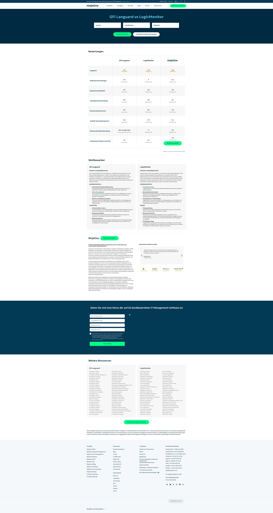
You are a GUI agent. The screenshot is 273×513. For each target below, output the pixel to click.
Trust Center (116, 469)
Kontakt (170, 1)
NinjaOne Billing (91, 464)
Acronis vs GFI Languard (94, 409)
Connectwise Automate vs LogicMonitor (170, 407)
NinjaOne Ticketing (92, 466)
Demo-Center (117, 461)
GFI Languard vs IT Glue (94, 402)
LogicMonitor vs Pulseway (167, 376)
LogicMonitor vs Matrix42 (145, 410)
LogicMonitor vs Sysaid (144, 388)
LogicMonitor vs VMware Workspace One (148, 386)
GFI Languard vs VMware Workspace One (97, 374)
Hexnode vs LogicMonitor (145, 402)
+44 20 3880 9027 (180, 454)
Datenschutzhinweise (96, 338)
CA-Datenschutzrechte (145, 470)
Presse (115, 486)
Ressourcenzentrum (118, 449)
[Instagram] (176, 484)
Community (116, 481)
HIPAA (141, 452)
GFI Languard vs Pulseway (94, 405)
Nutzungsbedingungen (172, 477)
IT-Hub (115, 454)
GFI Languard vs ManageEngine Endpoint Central (122, 385)
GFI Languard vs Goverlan (117, 395)
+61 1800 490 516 (174, 463)
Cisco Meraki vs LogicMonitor (146, 381)
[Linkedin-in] (167, 484)
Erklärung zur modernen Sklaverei (148, 467)
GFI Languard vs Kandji (94, 371)
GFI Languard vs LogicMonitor (118, 397)
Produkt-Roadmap (92, 476)
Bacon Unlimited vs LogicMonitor (147, 405)
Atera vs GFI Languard (116, 381)
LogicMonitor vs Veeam (167, 386)
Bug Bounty (142, 456)
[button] (141, 255)
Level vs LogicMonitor (144, 407)
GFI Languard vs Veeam (116, 371)
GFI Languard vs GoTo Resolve (95, 390)
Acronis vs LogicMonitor (145, 385)
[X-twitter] (183, 484)
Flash (150, 257)
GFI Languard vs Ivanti (93, 404)
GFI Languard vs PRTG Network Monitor (120, 390)
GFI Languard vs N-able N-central (96, 410)
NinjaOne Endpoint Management (96, 452)
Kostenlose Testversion (178, 6)
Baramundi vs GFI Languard (95, 388)
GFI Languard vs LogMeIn (117, 380)
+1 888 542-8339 (163, 1)
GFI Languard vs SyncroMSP (117, 376)
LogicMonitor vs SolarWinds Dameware (170, 390)
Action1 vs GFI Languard (94, 385)
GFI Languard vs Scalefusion (117, 412)
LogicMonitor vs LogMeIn (167, 398)
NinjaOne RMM (91, 449)
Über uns (115, 476)
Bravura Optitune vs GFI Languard (119, 386)
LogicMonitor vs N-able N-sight (146, 398)
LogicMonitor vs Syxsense (145, 414)
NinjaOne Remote (92, 456)
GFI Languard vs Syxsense (94, 378)
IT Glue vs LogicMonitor (167, 380)
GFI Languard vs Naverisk (94, 407)
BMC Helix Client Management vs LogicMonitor (149, 397)
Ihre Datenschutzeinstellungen (148, 472)
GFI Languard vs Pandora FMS (118, 400)
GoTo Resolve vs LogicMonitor (146, 409)
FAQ (114, 483)
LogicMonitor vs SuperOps (145, 412)
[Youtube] (170, 484)
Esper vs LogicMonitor (144, 373)
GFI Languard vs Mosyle (116, 402)
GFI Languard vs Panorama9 (117, 373)
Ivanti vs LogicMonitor (166, 378)
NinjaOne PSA (91, 461)
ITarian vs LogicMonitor (145, 404)
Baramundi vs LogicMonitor (145, 400)
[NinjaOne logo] (93, 6)
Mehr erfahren (126, 1)
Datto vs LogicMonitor (166, 385)
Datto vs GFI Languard (93, 414)
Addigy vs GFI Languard (116, 405)
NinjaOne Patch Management (95, 454)
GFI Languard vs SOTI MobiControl (119, 407)
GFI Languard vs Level (93, 393)
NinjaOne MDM (91, 459)
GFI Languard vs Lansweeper (95, 397)
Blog (114, 452)
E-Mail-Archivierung (92, 474)
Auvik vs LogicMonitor (166, 395)
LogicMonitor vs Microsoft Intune (169, 402)
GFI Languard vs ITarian (94, 383)
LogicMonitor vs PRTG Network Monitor (170, 405)
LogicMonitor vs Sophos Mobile (146, 376)
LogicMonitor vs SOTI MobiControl (147, 395)
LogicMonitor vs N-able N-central (169, 383)
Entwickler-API (117, 464)
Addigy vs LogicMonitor (145, 380)
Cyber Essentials (144, 465)
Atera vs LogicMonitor (166, 393)
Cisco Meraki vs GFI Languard (118, 414)
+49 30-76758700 (178, 451)
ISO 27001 (142, 454)
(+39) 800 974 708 (175, 461)
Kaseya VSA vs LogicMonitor (168, 409)
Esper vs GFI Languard (116, 404)
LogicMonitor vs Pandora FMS (146, 392)
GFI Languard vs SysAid (94, 373)
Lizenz (115, 491)
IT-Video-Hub (117, 456)
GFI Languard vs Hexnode (94, 386)
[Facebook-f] (173, 484)
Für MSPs (130, 5)
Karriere (115, 488)
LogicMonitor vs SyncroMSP (168, 410)
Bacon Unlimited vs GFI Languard (96, 392)
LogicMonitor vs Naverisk (167, 381)
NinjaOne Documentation (94, 469)
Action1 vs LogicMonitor (145, 383)
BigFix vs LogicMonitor (167, 412)
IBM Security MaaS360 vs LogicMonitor (148, 393)
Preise (139, 5)
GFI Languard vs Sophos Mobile (118, 398)
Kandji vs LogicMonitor (144, 374)
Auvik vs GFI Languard (116, 393)
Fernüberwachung (148, 187)
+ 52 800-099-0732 (176, 468)
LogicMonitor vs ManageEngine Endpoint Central (172, 400)
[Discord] (179, 484)
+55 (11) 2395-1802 (176, 465)
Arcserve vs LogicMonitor (167, 374)
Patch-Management (98, 192)
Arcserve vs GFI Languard (94, 400)
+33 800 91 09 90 (177, 456)
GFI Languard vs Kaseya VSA (117, 378)
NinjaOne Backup (91, 471)
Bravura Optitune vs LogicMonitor (169, 404)
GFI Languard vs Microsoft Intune (118, 383)
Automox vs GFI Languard (117, 392)
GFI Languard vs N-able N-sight (95, 412)
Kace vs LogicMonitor (166, 371)
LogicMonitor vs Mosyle (145, 371)
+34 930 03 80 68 (176, 458)
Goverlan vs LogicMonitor (167, 397)
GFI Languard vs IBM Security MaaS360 (120, 409)
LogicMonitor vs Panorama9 (168, 388)
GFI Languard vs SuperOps (94, 376)
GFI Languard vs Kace (93, 380)
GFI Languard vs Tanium (94, 395)
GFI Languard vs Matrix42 (94, 381)
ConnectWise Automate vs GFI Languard (120, 388)
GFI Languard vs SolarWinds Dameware (120, 374)
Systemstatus (117, 466)
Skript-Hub (116, 459)
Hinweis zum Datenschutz (146, 449)
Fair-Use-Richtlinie (171, 480)
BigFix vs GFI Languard (94, 398)
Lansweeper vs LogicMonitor (168, 373)
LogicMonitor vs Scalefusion (146, 390)
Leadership (116, 478)
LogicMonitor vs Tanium (167, 414)
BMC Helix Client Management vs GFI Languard (121, 410)
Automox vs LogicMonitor (167, 392)
